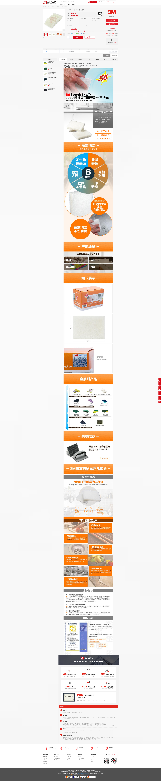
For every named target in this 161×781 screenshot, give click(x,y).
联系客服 (92, 761)
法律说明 (92, 758)
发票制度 (69, 759)
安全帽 (65, 4)
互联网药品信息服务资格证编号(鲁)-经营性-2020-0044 (71, 771)
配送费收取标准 (57, 758)
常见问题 (45, 763)
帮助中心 (78, 770)
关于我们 (92, 756)
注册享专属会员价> (74, 15)
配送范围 (56, 756)
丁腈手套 (69, 4)
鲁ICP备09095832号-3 (83, 773)
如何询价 (45, 759)
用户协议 (92, 763)
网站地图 (83, 770)
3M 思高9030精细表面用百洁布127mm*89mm (64, 6)
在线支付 (69, 756)
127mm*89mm (74, 28)
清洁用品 (44, 6)
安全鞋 (73, 4)
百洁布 (53, 6)
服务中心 (73, 770)
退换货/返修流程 (81, 758)
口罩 (67, 4)
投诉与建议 (80, 759)
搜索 (93, 2)
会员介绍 (45, 758)
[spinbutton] (69, 37)
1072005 (47, 51)
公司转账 (69, 758)
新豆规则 (45, 761)
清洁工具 (49, 6)
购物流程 (45, 756)
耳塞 (75, 4)
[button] (70, 38)
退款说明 (79, 756)
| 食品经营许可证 (97, 771)
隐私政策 (92, 759)
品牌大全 (88, 770)
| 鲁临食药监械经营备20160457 (88, 771)
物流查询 (56, 759)
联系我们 (93, 770)
